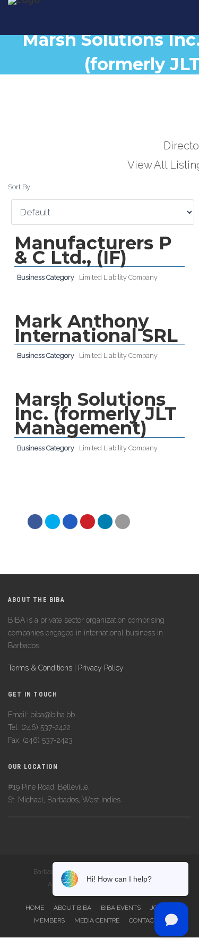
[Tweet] (52, 521)
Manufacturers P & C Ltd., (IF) (93, 250)
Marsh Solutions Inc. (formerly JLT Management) (95, 413)
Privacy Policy (101, 668)
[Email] (105, 521)
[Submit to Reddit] (87, 521)
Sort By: (20, 187)
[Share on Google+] (70, 521)
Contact (143, 920)
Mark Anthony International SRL (96, 328)
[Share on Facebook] (35, 521)
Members (49, 920)
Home (34, 907)
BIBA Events (121, 907)
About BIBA (72, 907)
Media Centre (96, 920)
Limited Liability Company (118, 277)
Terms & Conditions (40, 668)
